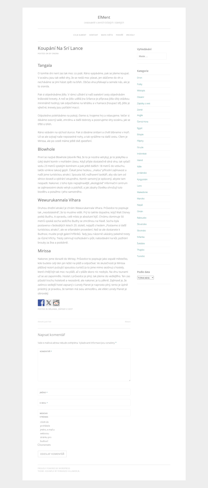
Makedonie (142, 192)
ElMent (104, 17)
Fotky (139, 84)
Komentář (46, 351)
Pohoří (119, 35)
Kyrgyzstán (142, 179)
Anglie (140, 115)
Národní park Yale (44, 321)
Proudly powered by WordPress (54, 468)
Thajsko (140, 249)
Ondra (55, 53)
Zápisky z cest (65, 309)
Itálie (139, 166)
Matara (127, 321)
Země (139, 109)
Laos (139, 185)
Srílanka (52, 309)
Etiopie (140, 134)
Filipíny (140, 140)
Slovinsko (141, 230)
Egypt (139, 128)
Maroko (140, 198)
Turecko (141, 256)
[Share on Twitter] (48, 302)
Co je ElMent (79, 35)
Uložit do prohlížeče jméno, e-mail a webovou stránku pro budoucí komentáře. (47, 433)
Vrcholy (130, 35)
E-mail (44, 403)
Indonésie (141, 153)
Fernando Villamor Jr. (69, 471)
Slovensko (142, 224)
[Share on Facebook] (41, 302)
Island (140, 160)
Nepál (140, 204)
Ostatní (140, 97)
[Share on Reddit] (56, 302)
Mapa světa (107, 35)
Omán (140, 211)
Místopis (141, 90)
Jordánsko (142, 172)
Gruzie (140, 147)
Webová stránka (44, 415)
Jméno (44, 392)
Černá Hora (142, 121)
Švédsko (141, 243)
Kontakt (93, 35)
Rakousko (141, 217)
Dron (139, 77)
